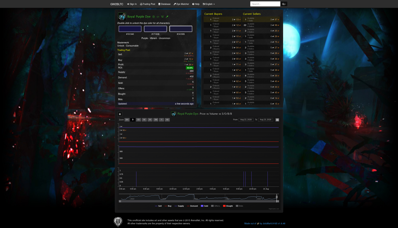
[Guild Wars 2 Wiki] (162, 17)
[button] (208, 4)
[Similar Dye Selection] (167, 17)
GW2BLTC (116, 4)
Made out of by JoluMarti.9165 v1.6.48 (264, 223)
